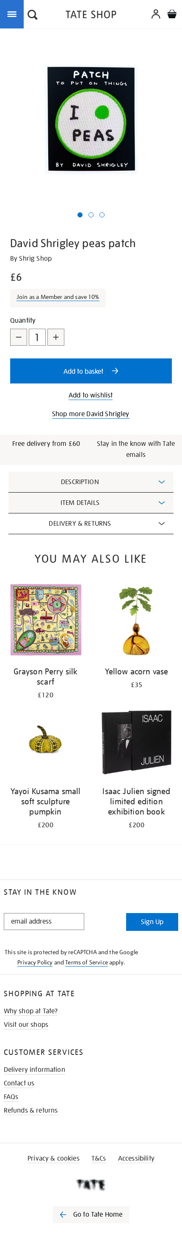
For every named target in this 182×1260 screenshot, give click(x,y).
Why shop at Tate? (31, 1011)
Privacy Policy (34, 962)
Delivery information (34, 1070)
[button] (32, 16)
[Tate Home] (91, 1185)
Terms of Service (86, 962)
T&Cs (98, 1158)
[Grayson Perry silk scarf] (45, 621)
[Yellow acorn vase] (136, 621)
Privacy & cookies (54, 1158)
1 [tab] (80, 214)
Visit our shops (26, 1024)
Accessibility (136, 1158)
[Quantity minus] (18, 337)
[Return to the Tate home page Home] (91, 16)
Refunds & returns (31, 1110)
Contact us (19, 1083)
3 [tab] (102, 214)
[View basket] (171, 15)
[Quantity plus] (55, 337)
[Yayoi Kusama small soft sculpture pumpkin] (45, 741)
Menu (13, 13)
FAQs (11, 1097)
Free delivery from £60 (46, 444)
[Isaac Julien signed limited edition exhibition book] (136, 741)
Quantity (23, 320)
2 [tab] (91, 214)
